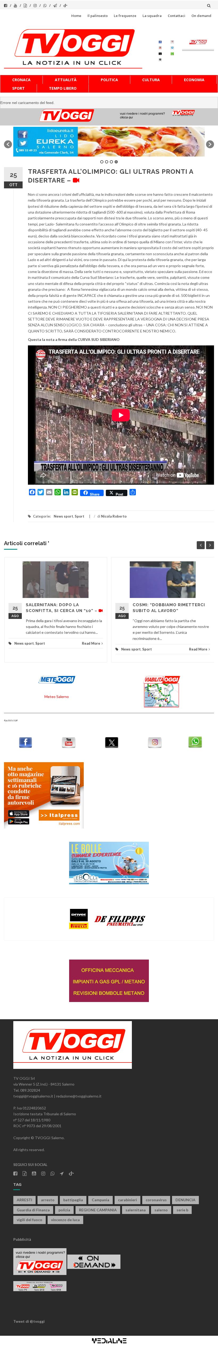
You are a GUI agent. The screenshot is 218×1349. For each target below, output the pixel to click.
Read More (91, 643)
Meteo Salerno (56, 696)
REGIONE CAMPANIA (98, 1210)
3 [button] (111, 161)
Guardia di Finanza (33, 1210)
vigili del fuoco (29, 1219)
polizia (64, 1210)
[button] (8, 144)
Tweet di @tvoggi (29, 1321)
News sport (63, 516)
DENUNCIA (185, 1200)
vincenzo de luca (65, 1219)
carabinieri (127, 1200)
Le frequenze (125, 15)
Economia (194, 79)
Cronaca (21, 79)
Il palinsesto (97, 15)
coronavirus (156, 1200)
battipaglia (73, 1200)
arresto (47, 1200)
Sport (18, 88)
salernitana (135, 1210)
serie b (182, 1210)
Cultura (151, 79)
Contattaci (176, 15)
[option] (109, 141)
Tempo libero (63, 88)
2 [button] (106, 161)
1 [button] (101, 161)
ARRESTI (24, 1200)
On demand (201, 15)
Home (76, 15)
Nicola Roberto (114, 516)
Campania (100, 1200)
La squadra (152, 15)
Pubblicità (22, 1239)
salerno (161, 1210)
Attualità (66, 79)
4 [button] (116, 161)
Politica (109, 79)
